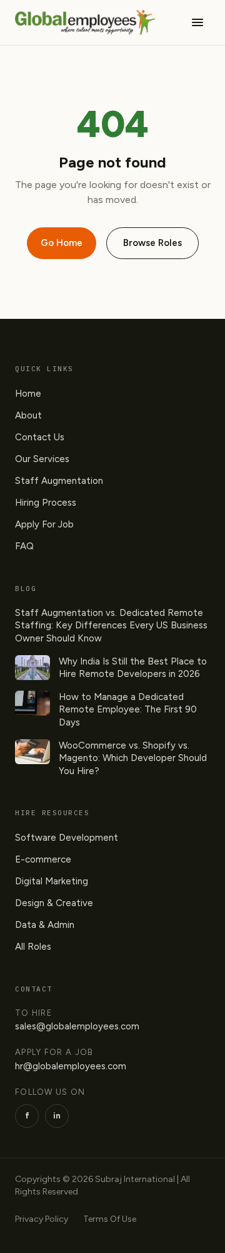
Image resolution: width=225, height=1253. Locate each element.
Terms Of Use (109, 1219)
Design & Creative (54, 903)
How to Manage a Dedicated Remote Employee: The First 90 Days (128, 709)
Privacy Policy (41, 1219)
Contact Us (39, 437)
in (57, 1115)
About (28, 415)
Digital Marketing (51, 881)
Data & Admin (44, 924)
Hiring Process (45, 502)
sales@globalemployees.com (77, 1026)
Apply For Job (44, 524)
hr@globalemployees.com (70, 1066)
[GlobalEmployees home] (85, 22)
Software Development (66, 837)
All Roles (33, 946)
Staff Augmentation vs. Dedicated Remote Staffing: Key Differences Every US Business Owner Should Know (111, 625)
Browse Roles (152, 242)
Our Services (42, 459)
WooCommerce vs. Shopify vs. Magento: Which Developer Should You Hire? (133, 758)
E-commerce (43, 859)
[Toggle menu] (197, 22)
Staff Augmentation (59, 480)
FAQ (24, 546)
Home (28, 393)
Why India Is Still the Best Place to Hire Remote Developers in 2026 (133, 668)
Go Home (61, 242)
